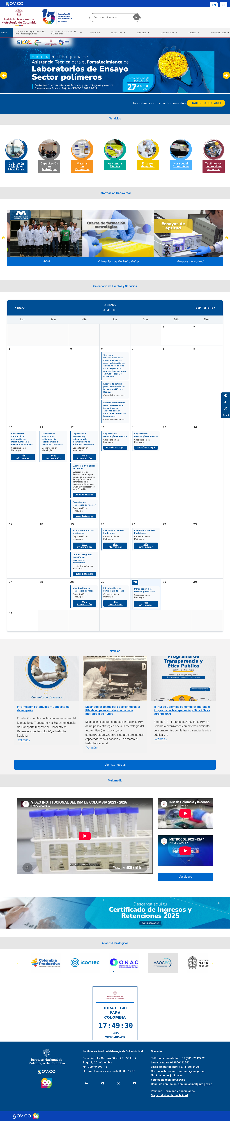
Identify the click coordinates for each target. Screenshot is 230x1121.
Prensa (192, 32)
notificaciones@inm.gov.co (168, 1079)
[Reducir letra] (225, 402)
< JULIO (20, 308)
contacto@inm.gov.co (191, 1071)
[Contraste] (225, 395)
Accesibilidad (179, 1095)
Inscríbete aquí (84, 494)
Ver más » (24, 740)
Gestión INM (167, 32)
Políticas (157, 1091)
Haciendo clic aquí (206, 103)
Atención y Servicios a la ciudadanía (64, 32)
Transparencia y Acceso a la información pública (30, 32)
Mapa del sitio (160, 1095)
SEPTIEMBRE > (205, 308)
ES (224, 5)
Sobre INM (116, 32)
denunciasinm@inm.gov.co (195, 1084)
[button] (66, 32)
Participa (95, 32)
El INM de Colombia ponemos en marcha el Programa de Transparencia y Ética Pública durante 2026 (182, 710)
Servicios (141, 32)
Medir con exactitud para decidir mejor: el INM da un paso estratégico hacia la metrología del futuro (112, 710)
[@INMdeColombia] (86, 1083)
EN (214, 5)
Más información (23, 457)
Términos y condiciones (179, 1091)
